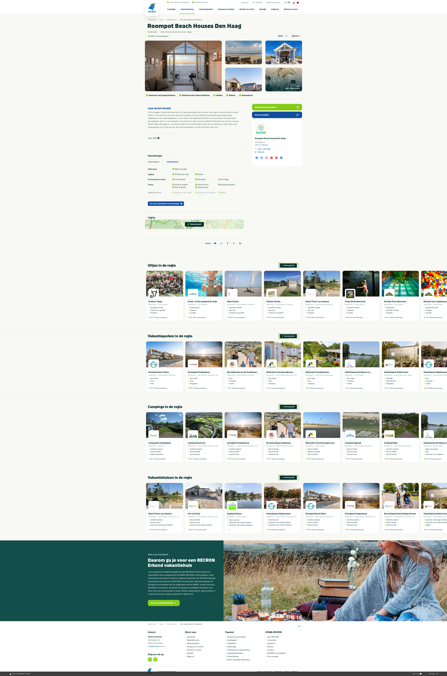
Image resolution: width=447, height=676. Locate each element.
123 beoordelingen (238, 317)
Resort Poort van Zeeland (317, 301)
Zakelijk (262, 9)
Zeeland (161, 446)
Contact (270, 650)
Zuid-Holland (163, 304)
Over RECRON (257, 2)
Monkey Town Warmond (395, 301)
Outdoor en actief (246, 9)
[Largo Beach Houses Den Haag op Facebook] (257, 158)
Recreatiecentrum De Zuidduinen (242, 372)
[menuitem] (171, 9)
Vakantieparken (206, 9)
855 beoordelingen (317, 388)
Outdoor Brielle (273, 301)
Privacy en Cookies (264, 671)
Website (261, 152)
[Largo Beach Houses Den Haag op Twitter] (262, 158)
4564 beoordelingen (435, 388)
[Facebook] (150, 659)
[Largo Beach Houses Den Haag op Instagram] (266, 158)
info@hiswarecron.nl (156, 646)
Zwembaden (232, 640)
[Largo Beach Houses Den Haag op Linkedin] (281, 158)
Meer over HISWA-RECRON (162, 603)
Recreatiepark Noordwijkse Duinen (400, 513)
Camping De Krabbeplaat (159, 443)
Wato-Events (233, 301)
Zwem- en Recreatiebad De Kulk (202, 301)
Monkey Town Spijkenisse (435, 301)
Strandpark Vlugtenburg (199, 372)
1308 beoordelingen (160, 317)
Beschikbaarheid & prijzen (266, 107)
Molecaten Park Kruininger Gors (320, 443)
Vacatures (244, 2)
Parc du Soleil (194, 513)
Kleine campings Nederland (238, 660)
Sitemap (294, 671)
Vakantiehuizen (187, 9)
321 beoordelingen (278, 317)
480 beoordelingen (317, 459)
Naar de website (262, 115)
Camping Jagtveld (353, 443)
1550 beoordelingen (317, 317)
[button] (299, 297)
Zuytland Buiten (234, 513)
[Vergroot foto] (243, 52)
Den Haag (219, 375)
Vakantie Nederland (273, 2)
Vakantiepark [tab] (153, 162)
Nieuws (270, 647)
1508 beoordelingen (199, 388)
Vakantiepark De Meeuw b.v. (358, 372)
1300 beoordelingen (199, 530)
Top (299, 626)
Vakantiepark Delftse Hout (396, 372)
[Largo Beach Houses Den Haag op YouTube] (271, 158)
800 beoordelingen (199, 317)
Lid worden (271, 640)
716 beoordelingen (356, 459)
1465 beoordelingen (396, 317)
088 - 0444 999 (264, 149)
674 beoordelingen (356, 317)
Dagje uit (275, 9)
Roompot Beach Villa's (158, 372)
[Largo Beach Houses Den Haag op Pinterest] (276, 158)
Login (286, 2)
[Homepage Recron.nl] (149, 671)
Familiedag (231, 647)
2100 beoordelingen (278, 388)
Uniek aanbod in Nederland (179, 2)
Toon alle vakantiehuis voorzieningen (164, 204)
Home (161, 20)
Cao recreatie (272, 656)
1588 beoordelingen (160, 388)
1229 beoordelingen (435, 317)
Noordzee (250, 304)
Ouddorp (289, 304)
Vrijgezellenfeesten (235, 653)
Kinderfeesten (233, 656)
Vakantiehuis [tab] (172, 162)
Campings (171, 9)
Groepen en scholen (226, 9)
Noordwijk (298, 375)
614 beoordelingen (160, 459)
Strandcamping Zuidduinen (278, 443)
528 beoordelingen (356, 388)
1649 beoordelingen (238, 388)
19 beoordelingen (161, 36)
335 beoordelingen (396, 459)
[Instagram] (155, 659)
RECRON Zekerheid (201, 2)
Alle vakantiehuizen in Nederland (191, 20)
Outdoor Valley (155, 301)
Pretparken (231, 643)
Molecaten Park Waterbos (317, 372)
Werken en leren (291, 9)
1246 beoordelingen (199, 459)
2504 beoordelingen (396, 388)
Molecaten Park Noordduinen (279, 372)
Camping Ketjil (390, 443)
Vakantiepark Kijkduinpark (278, 513)
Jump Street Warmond (355, 301)
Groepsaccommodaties (236, 637)
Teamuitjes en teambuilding (238, 650)
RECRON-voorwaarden (276, 653)
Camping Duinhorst (196, 443)
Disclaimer (278, 671)
